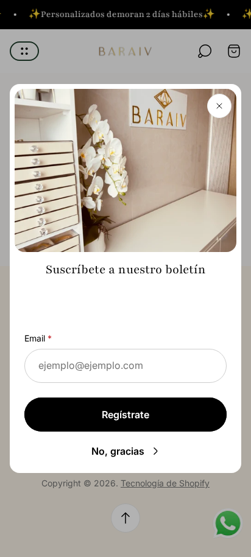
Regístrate (125, 414)
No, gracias (117, 451)
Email (34, 338)
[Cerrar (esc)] (219, 106)
